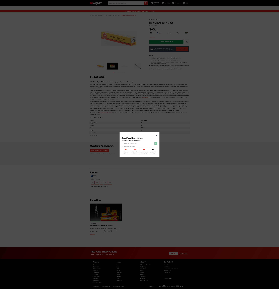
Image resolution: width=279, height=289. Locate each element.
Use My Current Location (129, 146)
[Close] (156, 135)
